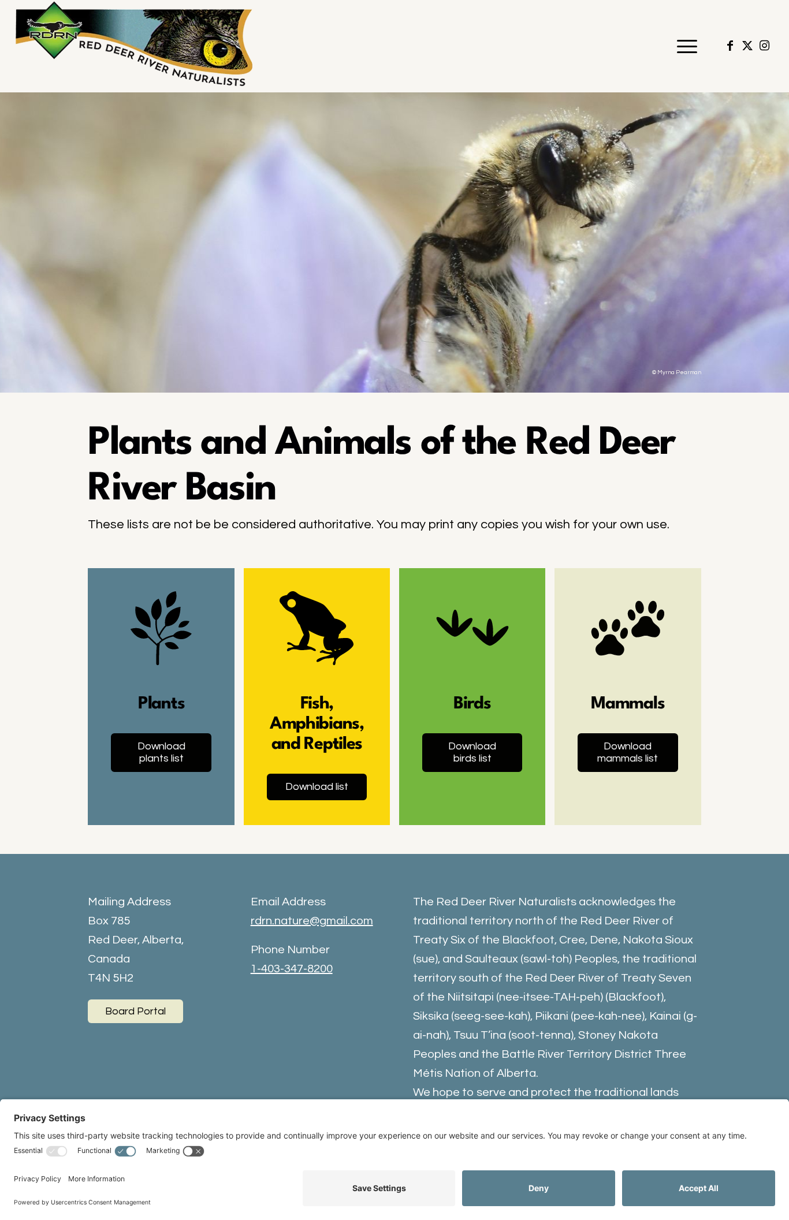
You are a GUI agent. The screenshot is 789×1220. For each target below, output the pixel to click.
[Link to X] (747, 45)
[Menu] (683, 46)
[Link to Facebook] (730, 45)
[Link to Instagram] (764, 45)
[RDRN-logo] (137, 46)
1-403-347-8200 (292, 969)
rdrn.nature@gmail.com (312, 921)
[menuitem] (683, 46)
